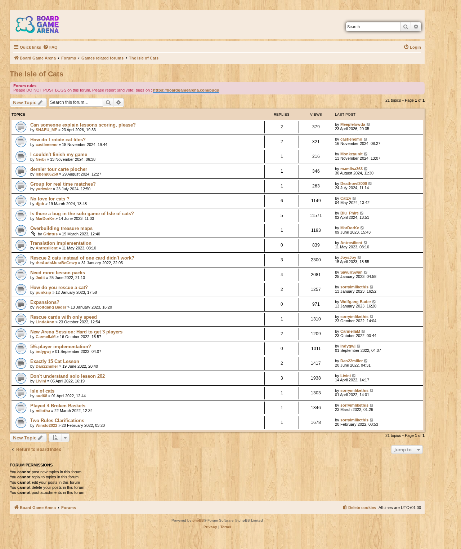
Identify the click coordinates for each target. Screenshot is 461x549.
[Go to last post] (368, 124)
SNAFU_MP (46, 130)
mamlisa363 (351, 169)
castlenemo (47, 144)
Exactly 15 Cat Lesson (54, 361)
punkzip (43, 292)
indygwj (43, 351)
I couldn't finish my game (58, 154)
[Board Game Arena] (42, 24)
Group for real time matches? (63, 184)
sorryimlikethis (354, 287)
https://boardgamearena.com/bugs (186, 90)
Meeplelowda (352, 124)
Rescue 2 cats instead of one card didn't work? (82, 258)
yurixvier (44, 189)
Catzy (345, 198)
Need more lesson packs (57, 272)
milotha (43, 410)
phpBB (198, 520)
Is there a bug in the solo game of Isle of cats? (82, 213)
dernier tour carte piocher (58, 169)
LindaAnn (45, 322)
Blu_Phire (349, 213)
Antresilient (47, 248)
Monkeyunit (351, 154)
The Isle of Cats (36, 74)
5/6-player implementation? (60, 346)
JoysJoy (348, 257)
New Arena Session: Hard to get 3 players (76, 332)
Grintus (50, 234)
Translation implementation (60, 243)
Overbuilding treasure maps (61, 228)
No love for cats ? (50, 199)
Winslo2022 (46, 425)
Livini (41, 381)
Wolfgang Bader (51, 307)
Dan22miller (47, 366)
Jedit (40, 277)
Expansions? (44, 302)
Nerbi (41, 159)
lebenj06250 (47, 174)
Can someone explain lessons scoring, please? (83, 125)
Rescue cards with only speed (63, 317)
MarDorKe (45, 218)
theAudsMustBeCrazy (56, 263)
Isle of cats (42, 391)
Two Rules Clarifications (57, 420)
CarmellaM (45, 337)
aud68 (41, 396)
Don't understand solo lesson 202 (67, 376)
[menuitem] (50, 47)
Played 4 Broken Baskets (57, 405)
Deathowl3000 (353, 183)
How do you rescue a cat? (59, 287)
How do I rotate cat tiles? (58, 139)
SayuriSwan (351, 272)
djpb (40, 204)
